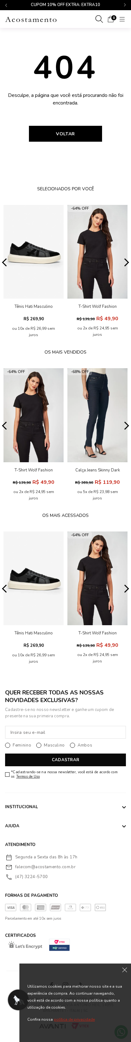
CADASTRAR (65, 760)
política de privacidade (74, 1019)
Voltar (65, 134)
